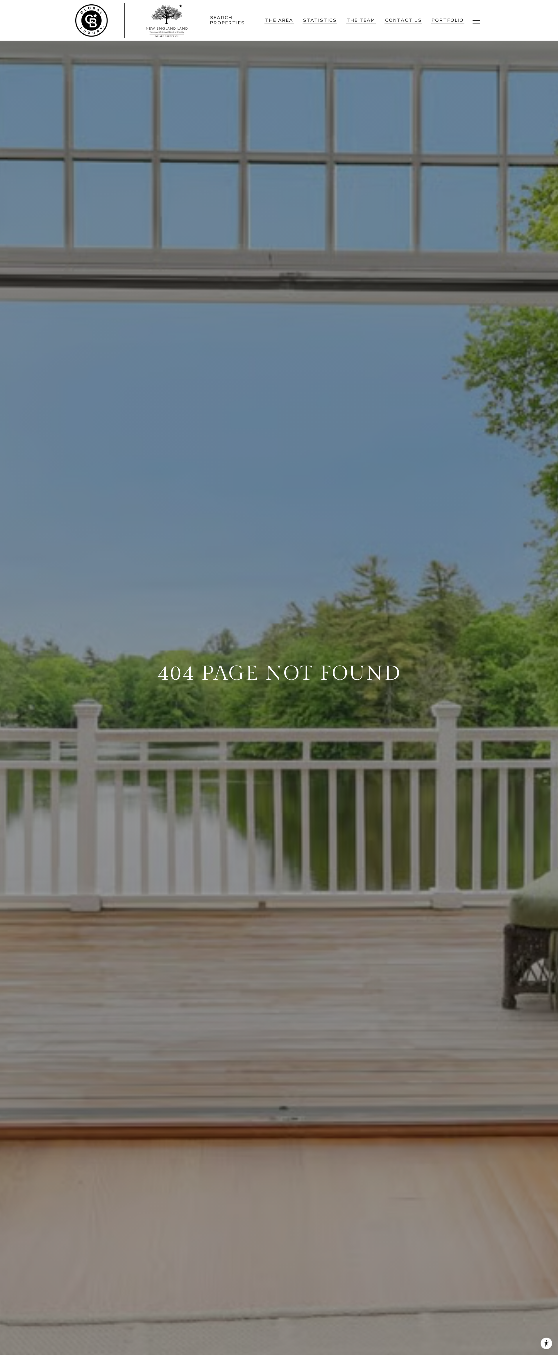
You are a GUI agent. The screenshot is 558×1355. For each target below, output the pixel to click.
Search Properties (227, 20)
